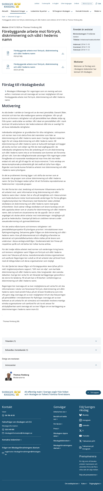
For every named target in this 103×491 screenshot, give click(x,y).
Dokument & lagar (14, 17)
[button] (19, 11)
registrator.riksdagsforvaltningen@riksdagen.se (23, 453)
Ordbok (76, 3)
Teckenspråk (46, 3)
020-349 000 (9, 429)
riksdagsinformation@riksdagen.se (18, 433)
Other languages (66, 3)
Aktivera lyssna (87, 3)
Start (3, 17)
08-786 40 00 (10, 415)
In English (55, 3)
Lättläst (36, 3)
